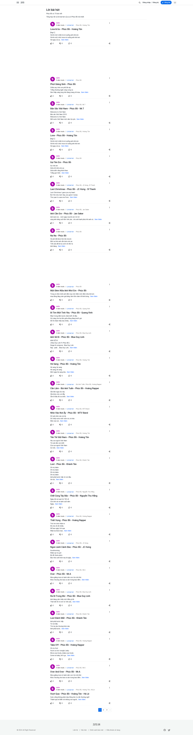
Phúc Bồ (79, 80)
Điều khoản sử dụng (113, 730)
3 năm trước (60, 25)
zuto (58, 23)
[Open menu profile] (174, 2)
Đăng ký (156, 2)
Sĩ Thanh (92, 185)
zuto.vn (22, 2)
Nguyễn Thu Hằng (88, 492)
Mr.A (84, 570)
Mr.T (84, 105)
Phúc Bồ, (79, 25)
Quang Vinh (86, 309)
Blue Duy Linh (87, 333)
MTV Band (86, 409)
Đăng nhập (147, 2)
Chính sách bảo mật (96, 730)
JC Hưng (85, 543)
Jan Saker (86, 210)
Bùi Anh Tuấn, (80, 384)
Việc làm (84, 730)
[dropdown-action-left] (109, 23)
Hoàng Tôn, (86, 690)
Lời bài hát (70, 25)
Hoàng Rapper (97, 384)
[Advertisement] (80, 61)
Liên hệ (75, 730)
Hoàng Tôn (86, 25)
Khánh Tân (86, 460)
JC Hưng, (85, 185)
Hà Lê (93, 690)
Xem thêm (64, 40)
